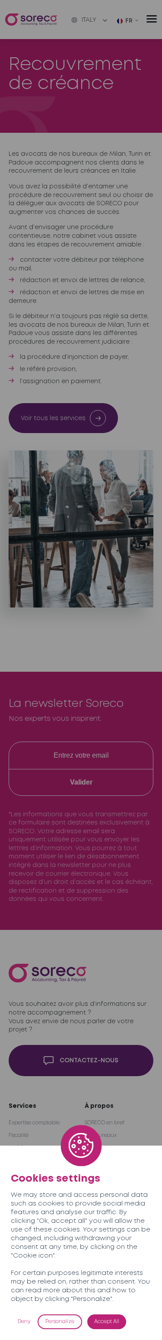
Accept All (106, 1321)
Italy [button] (89, 20)
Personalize (59, 1321)
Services (22, 1106)
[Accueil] (31, 19)
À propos (99, 1106)
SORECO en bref (104, 1122)
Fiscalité (19, 1135)
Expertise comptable (34, 1122)
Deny (24, 1321)
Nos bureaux (101, 1135)
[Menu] (151, 19)
